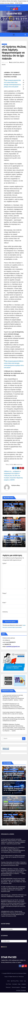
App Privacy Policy (15, 980)
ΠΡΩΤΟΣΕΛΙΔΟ (17, 520)
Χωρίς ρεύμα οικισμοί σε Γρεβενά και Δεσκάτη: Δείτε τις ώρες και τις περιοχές (14, 805)
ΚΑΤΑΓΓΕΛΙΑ (16, 62)
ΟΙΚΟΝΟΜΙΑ (4, 44)
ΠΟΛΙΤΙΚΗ (12, 520)
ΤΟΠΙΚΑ (12, 522)
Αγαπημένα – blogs (16, 984)
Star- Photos (8, 984)
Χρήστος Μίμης (16, 485)
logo (25, 980)
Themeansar (21, 976)
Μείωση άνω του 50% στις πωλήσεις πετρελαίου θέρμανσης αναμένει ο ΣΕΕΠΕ (13, 478)
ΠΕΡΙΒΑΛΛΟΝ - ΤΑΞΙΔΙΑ (14, 769)
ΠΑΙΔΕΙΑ (11, 786)
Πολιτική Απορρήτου (16, 987)
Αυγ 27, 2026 (8, 544)
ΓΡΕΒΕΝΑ (5, 801)
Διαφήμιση (24, 984)
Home (8, 980)
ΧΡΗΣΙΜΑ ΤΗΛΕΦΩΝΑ (21, 990)
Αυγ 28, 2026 (8, 512)
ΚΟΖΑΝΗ (10, 814)
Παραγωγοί (8, 987)
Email (4, 602)
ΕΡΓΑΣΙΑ (5, 814)
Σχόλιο (5, 563)
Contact (21, 980)
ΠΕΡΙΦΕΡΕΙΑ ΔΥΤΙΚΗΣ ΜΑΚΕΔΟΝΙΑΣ (16, 536)
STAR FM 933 (14, 13)
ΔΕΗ (12, 62)
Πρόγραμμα (23, 987)
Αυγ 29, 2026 (8, 777)
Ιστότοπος (5, 611)
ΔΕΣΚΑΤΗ (10, 801)
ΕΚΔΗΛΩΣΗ (6, 769)
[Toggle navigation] (14, 34)
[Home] (2, 34)
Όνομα (5, 593)
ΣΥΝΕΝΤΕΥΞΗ (6, 522)
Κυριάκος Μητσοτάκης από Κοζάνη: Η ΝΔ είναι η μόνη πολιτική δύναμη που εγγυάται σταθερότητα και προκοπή (14, 719)
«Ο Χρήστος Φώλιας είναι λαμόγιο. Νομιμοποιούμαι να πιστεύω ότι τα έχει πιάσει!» (14, 52)
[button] (25, 34)
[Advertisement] (14, 1006)
